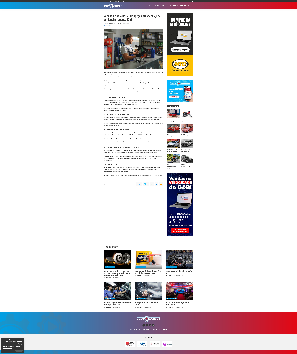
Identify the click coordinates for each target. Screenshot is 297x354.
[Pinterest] (189, 1)
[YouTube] (192, 1)
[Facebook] (187, 1)
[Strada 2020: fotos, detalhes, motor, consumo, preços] (187, 143)
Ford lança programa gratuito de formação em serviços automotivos (117, 303)
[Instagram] (191, 1)
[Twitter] (106, 25)
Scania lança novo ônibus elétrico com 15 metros (179, 272)
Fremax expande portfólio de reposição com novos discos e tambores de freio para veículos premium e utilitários (117, 273)
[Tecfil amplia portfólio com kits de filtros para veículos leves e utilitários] (148, 259)
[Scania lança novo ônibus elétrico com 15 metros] (179, 259)
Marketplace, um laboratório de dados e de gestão (148, 303)
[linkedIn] (156, 184)
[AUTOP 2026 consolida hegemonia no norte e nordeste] (179, 291)
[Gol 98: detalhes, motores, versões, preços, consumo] (187, 128)
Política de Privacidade (7, 348)
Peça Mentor (108, 277)
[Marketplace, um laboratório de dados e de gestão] (148, 291)
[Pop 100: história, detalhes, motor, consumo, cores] (187, 113)
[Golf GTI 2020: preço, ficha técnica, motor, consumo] (173, 143)
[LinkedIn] (110, 25)
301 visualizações (125, 23)
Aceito (19, 350)
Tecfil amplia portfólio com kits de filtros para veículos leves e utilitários (148, 272)
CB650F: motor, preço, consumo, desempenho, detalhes (171, 166)
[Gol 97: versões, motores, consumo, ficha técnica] (173, 113)
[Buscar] (192, 5)
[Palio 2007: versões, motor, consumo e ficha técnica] (187, 158)
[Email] (161, 184)
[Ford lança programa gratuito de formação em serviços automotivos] (117, 291)
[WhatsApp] (108, 25)
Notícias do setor (117, 23)
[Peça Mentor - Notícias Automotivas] (113, 6)
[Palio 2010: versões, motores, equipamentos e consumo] (173, 128)
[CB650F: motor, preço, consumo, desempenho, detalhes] (173, 158)
